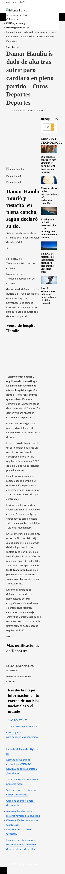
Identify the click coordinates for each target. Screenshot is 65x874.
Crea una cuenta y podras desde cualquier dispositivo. (21, 844)
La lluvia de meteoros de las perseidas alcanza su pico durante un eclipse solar (47, 262)
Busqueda (49, 119)
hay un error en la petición (22, 726)
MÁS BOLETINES (17, 720)
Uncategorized (14, 47)
